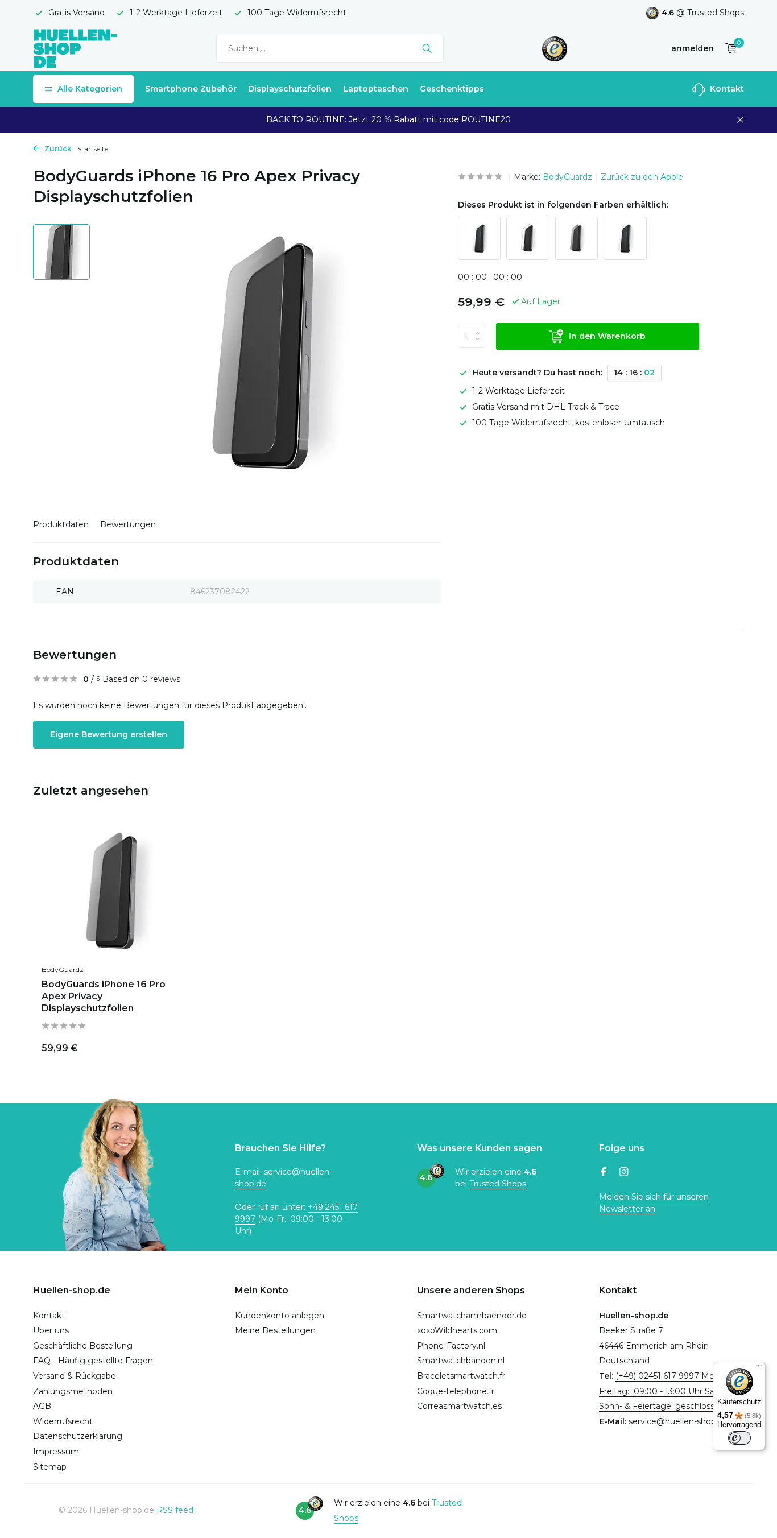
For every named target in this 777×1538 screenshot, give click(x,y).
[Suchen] (427, 48)
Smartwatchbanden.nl (461, 1360)
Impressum (56, 1451)
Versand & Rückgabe (74, 1376)
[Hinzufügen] (169, 1046)
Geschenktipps (452, 89)
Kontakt (726, 89)
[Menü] (759, 1368)
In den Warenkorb (607, 336)
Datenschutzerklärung (77, 1436)
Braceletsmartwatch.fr (461, 1376)
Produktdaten (61, 524)
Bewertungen (128, 524)
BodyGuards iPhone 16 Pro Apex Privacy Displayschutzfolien (104, 996)
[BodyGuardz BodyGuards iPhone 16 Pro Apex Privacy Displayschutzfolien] (115, 892)
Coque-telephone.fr (455, 1391)
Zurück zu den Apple (642, 177)
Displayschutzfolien (290, 89)
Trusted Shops (715, 12)
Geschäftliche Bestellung (83, 1346)
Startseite (92, 148)
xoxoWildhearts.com (457, 1330)
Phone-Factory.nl (451, 1346)
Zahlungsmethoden (73, 1391)
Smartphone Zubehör (191, 89)
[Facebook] (603, 1173)
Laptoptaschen (375, 89)
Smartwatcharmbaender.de (472, 1315)
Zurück (57, 148)
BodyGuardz (567, 177)
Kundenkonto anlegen (279, 1315)
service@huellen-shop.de (678, 1421)
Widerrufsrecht (63, 1421)
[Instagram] (624, 1173)
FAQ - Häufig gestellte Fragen (93, 1360)
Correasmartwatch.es (459, 1406)
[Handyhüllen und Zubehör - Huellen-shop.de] (75, 48)
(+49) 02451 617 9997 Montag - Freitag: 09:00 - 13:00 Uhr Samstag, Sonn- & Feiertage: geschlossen (670, 1391)
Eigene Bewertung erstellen (108, 734)
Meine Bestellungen (275, 1330)
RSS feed (174, 1510)
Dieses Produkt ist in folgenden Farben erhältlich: (563, 205)
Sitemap (50, 1467)
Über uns (51, 1330)
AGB (42, 1406)
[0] (728, 49)
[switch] (739, 1438)
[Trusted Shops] (555, 48)
